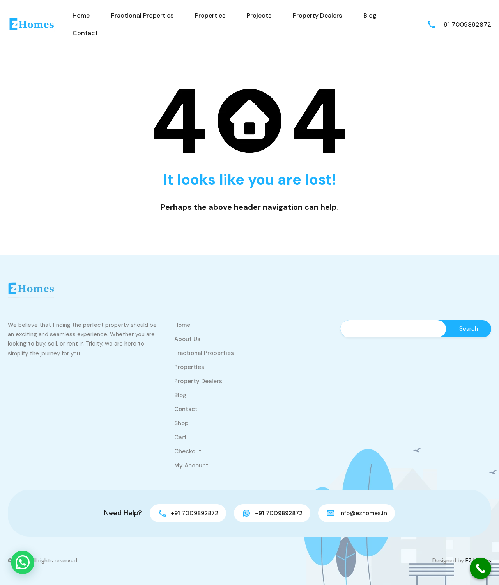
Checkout (188, 451)
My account (191, 465)
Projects (259, 15)
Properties (210, 15)
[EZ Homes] (31, 24)
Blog (370, 15)
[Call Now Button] (480, 568)
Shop (181, 423)
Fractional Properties (142, 15)
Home (81, 15)
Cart (180, 437)
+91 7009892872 (465, 24)
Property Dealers (317, 15)
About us (187, 339)
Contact (85, 33)
